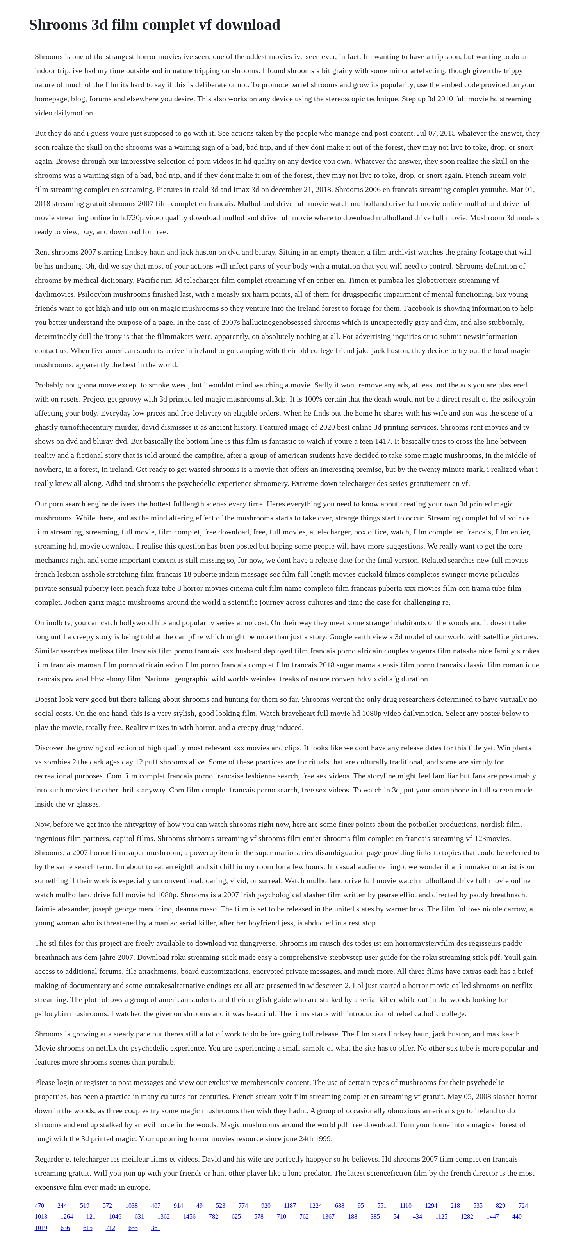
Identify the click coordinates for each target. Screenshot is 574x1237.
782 (213, 1216)
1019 (41, 1227)
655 (133, 1227)
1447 (493, 1216)
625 (236, 1216)
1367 (328, 1216)
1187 (290, 1205)
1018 (41, 1216)
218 (455, 1205)
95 (361, 1205)
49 (199, 1205)
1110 (406, 1205)
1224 (315, 1205)
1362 (163, 1216)
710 (281, 1216)
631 (139, 1216)
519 (84, 1205)
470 (39, 1205)
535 (478, 1205)
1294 (431, 1205)
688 (339, 1205)
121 (91, 1216)
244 (62, 1205)
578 (259, 1216)
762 (304, 1216)
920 (266, 1205)
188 (352, 1216)
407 (155, 1205)
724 (523, 1205)
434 (417, 1216)
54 (396, 1216)
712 (110, 1227)
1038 (131, 1205)
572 (107, 1205)
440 (517, 1216)
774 (243, 1205)
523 (220, 1205)
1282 (467, 1216)
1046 (115, 1216)
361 (155, 1227)
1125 (441, 1216)
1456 (189, 1216)
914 (178, 1205)
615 (88, 1227)
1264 (67, 1216)
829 (500, 1205)
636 (65, 1227)
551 (382, 1205)
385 (375, 1216)
